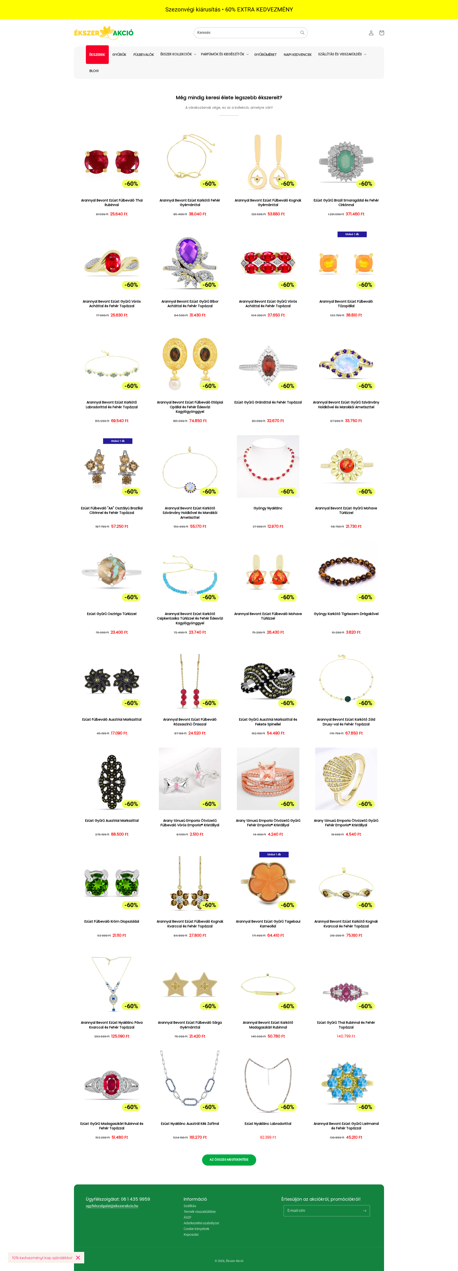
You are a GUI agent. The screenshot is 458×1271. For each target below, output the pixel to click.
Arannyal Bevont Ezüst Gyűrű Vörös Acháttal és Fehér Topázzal (112, 304)
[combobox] (251, 32)
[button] (178, 54)
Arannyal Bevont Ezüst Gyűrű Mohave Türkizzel (346, 510)
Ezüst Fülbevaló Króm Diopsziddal (111, 921)
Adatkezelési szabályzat (201, 1223)
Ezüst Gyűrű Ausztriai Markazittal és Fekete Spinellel (268, 722)
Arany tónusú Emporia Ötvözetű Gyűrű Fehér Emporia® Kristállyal (268, 823)
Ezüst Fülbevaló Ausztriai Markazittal (111, 719)
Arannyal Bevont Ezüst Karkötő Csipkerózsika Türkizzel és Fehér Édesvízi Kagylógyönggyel (190, 618)
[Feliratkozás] (364, 1210)
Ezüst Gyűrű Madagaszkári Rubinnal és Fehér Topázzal (111, 1126)
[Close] (78, 1258)
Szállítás (190, 1206)
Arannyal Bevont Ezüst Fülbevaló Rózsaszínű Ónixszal (190, 722)
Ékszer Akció (234, 1261)
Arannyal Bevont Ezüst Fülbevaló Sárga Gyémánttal (190, 1025)
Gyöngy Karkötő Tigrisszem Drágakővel (346, 614)
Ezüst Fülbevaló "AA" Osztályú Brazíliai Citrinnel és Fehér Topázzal (112, 510)
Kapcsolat (191, 1234)
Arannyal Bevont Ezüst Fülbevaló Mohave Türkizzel (268, 616)
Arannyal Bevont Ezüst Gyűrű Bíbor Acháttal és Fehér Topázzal (190, 304)
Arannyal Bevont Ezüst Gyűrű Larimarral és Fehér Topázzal (346, 1126)
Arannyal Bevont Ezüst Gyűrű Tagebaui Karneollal (268, 924)
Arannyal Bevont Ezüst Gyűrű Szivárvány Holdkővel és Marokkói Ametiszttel (346, 404)
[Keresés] (302, 32)
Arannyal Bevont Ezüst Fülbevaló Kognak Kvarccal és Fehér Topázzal (190, 924)
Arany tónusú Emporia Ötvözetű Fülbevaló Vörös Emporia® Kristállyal (190, 823)
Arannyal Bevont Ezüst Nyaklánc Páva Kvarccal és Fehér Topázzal (112, 1025)
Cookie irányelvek (196, 1229)
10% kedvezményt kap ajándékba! (42, 1257)
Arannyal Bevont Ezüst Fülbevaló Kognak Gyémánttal (268, 202)
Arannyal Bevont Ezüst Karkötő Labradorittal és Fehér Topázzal (112, 404)
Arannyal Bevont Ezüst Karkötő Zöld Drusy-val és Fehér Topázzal (346, 722)
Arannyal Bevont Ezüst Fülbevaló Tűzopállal (346, 304)
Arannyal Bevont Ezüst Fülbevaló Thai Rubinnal (112, 202)
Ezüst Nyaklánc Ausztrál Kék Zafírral (190, 1123)
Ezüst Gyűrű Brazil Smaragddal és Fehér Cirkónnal (346, 202)
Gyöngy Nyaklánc (268, 508)
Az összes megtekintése (229, 1159)
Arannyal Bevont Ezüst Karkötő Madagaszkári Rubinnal (268, 1025)
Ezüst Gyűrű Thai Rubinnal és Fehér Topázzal (346, 1025)
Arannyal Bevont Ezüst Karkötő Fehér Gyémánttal (190, 202)
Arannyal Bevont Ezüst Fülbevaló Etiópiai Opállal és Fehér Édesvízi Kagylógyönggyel (190, 407)
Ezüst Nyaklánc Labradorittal (268, 1123)
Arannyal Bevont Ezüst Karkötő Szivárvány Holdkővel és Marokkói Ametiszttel (190, 513)
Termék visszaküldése (200, 1212)
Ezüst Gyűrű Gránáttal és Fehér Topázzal (268, 402)
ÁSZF (188, 1217)
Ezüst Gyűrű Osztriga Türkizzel (111, 614)
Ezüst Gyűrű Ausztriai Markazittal (112, 820)
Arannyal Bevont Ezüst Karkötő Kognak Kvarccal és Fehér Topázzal (346, 924)
